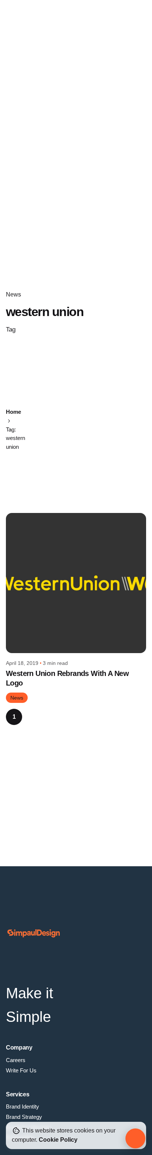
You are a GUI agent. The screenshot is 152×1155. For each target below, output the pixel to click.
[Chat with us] (135, 1138)
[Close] (41, 423)
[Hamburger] (19, 19)
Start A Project (112, 19)
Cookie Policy (58, 1140)
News (13, 294)
